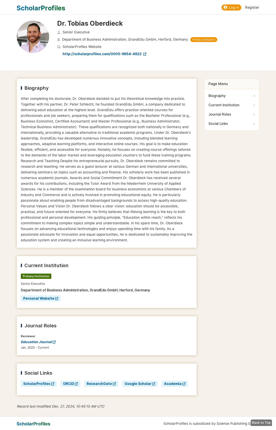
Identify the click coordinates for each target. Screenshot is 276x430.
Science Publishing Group (237, 424)
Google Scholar (138, 384)
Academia (173, 384)
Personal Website (38, 298)
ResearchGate (99, 384)
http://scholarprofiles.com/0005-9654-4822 (102, 54)
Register (252, 7)
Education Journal (36, 342)
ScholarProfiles (36, 384)
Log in (234, 7)
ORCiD (68, 384)
